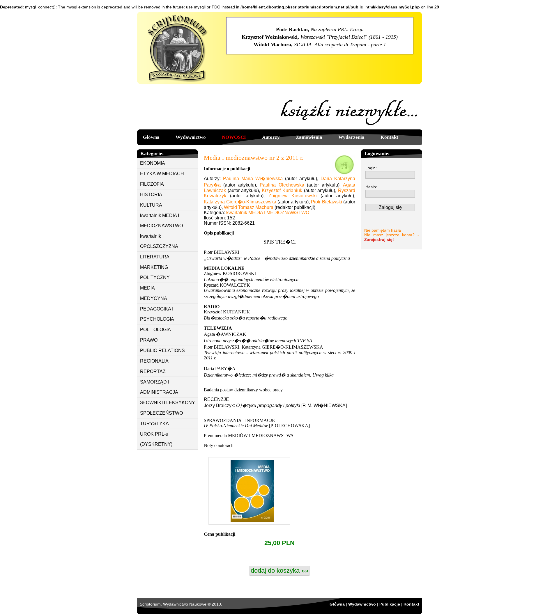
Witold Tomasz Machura (248, 207)
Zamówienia (309, 137)
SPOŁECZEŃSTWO (161, 413)
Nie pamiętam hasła (382, 230)
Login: (371, 168)
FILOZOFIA (152, 184)
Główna (151, 137)
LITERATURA (154, 256)
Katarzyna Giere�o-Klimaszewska (240, 201)
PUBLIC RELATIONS (162, 350)
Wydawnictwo (191, 137)
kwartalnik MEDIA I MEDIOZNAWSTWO (161, 220)
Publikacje (389, 604)
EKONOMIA (152, 163)
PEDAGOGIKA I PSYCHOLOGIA (157, 314)
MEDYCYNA (153, 298)
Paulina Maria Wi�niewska (253, 178)
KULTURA (151, 205)
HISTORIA (151, 194)
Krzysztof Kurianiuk (282, 190)
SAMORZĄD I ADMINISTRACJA (159, 387)
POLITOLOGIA (155, 329)
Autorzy (271, 137)
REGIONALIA (154, 361)
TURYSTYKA (154, 423)
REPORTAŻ (153, 371)
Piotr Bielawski (326, 201)
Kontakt (389, 137)
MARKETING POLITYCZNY (155, 272)
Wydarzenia (351, 137)
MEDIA (147, 287)
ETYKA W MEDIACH (162, 173)
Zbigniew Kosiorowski (292, 195)
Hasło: (371, 186)
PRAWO (149, 340)
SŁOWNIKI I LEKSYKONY (167, 402)
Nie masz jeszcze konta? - (391, 237)
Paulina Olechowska (282, 184)
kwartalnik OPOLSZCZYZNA (159, 241)
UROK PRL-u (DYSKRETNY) (156, 439)
